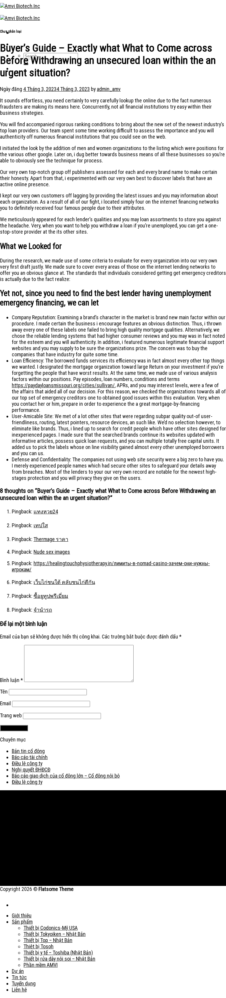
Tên (4, 691)
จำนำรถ (43, 610)
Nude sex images (52, 552)
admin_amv (109, 89)
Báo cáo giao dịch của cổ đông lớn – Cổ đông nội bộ (66, 776)
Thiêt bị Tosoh (39, 946)
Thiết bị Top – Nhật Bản (48, 940)
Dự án (18, 971)
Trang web (11, 715)
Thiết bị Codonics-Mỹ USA (51, 928)
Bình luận (11, 680)
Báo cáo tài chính (30, 757)
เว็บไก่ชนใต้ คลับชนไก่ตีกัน (64, 582)
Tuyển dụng (24, 983)
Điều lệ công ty (27, 763)
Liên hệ (19, 990)
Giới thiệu (21, 915)
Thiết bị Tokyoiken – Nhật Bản (55, 934)
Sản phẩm (22, 922)
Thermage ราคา (51, 539)
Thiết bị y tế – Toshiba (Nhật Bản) (58, 952)
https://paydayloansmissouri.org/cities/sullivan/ (63, 385)
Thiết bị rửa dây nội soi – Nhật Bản (59, 959)
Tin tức (19, 977)
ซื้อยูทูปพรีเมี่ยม (51, 596)
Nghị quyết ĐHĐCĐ (31, 769)
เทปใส (41, 525)
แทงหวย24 (46, 511)
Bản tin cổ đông (28, 751)
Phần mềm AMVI (41, 965)
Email (5, 703)
